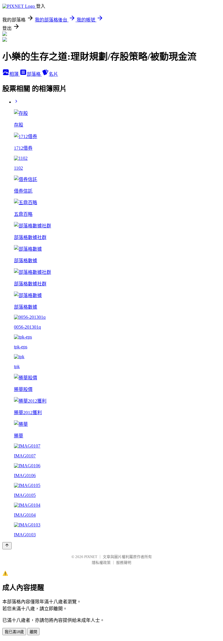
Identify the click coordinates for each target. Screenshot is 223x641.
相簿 (14, 74)
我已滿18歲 (14, 632)
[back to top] (7, 545)
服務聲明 (123, 562)
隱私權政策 (101, 562)
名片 (53, 74)
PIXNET (90, 557)
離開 (33, 632)
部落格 (34, 74)
